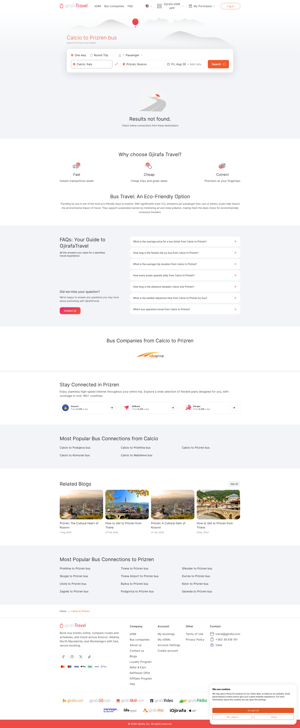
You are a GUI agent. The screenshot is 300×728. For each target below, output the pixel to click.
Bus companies (114, 6)
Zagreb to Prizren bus (74, 591)
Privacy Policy (195, 639)
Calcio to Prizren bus (196, 447)
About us (135, 645)
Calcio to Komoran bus (75, 455)
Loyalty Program (141, 661)
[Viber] (212, 645)
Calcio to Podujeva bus (75, 447)
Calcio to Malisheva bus (136, 455)
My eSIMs (164, 639)
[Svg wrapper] (72, 700)
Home (63, 611)
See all (234, 483)
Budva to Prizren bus (134, 583)
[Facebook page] (63, 656)
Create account (168, 650)
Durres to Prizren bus (196, 576)
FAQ (130, 6)
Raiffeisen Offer (140, 673)
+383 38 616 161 (226, 639)
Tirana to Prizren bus (134, 568)
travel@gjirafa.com (227, 634)
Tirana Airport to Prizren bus (140, 576)
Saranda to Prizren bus (197, 591)
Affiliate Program (141, 678)
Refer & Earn (138, 667)
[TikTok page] (89, 656)
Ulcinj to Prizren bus (73, 583)
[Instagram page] (72, 656)
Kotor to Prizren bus (195, 583)
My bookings (166, 634)
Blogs (133, 656)
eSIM (97, 6)
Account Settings (169, 645)
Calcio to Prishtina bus (136, 447)
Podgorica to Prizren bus (137, 591)
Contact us (70, 310)
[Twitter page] (80, 656)
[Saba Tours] (150, 355)
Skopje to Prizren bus (74, 576)
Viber (218, 645)
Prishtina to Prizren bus (75, 568)
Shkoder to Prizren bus (197, 568)
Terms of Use (194, 634)
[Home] (74, 6)
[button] (185, 241)
